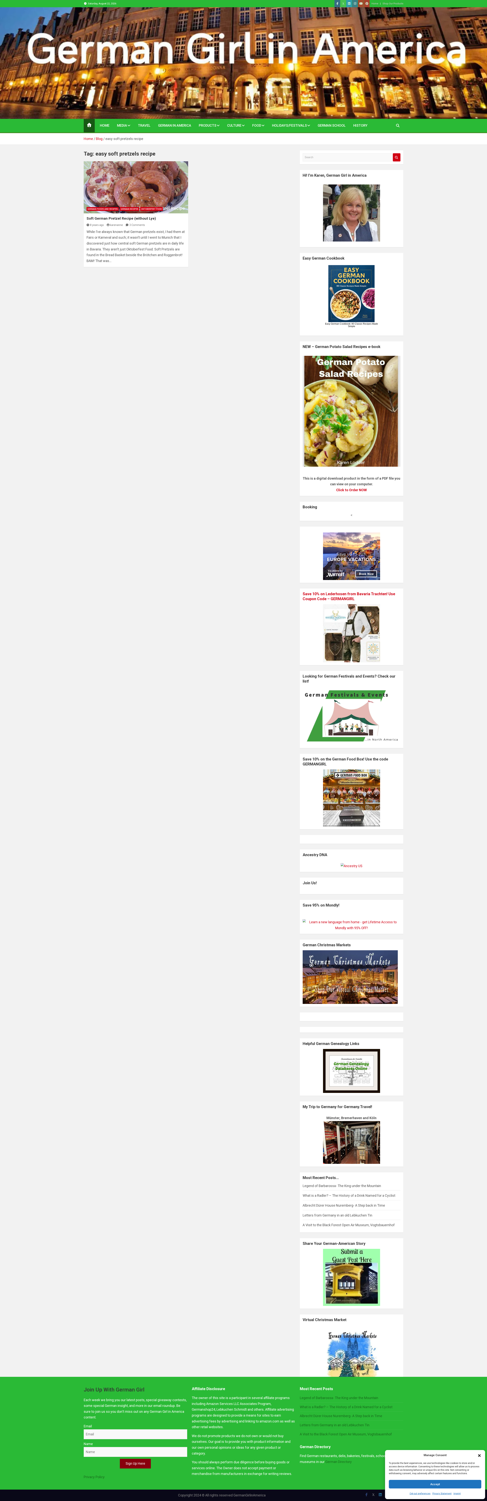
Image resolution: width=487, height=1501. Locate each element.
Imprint (457, 1493)
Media (122, 125)
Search (396, 157)
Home (375, 3)
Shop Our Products (393, 3)
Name (88, 1444)
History (360, 125)
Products (207, 125)
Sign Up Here (135, 1463)
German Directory (338, 1462)
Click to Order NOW (351, 490)
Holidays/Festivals (289, 125)
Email (88, 1426)
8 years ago (97, 224)
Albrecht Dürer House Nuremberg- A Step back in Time (344, 1205)
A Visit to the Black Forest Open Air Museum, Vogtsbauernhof (349, 1225)
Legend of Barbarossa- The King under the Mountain (342, 1186)
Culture (234, 125)
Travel (144, 125)
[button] (479, 1455)
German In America (174, 125)
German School (332, 125)
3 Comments (137, 224)
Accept (435, 1484)
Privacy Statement (442, 1493)
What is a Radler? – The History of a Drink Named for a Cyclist (349, 1195)
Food (256, 125)
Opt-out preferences (420, 1493)
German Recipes (129, 209)
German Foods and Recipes (103, 209)
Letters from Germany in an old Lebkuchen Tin (337, 1215)
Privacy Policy (94, 1477)
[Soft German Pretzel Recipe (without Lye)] (136, 187)
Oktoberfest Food (151, 209)
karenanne (116, 224)
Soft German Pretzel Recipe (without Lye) (121, 218)
